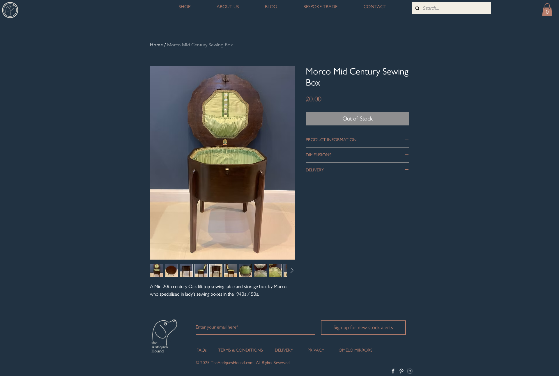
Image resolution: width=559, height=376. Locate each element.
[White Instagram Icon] (410, 371)
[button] (547, 9)
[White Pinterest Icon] (401, 371)
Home (156, 44)
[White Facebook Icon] (393, 371)
